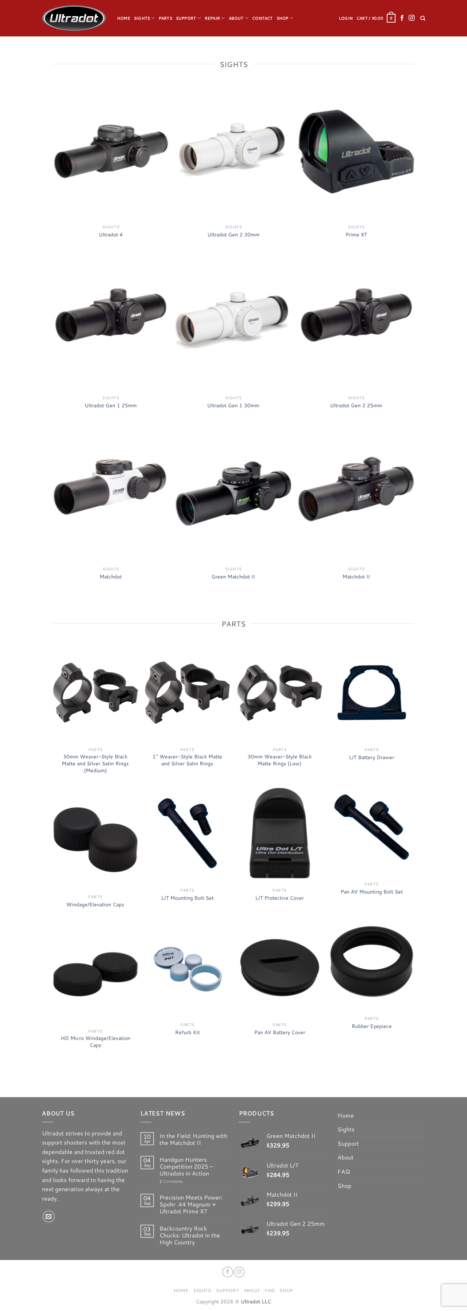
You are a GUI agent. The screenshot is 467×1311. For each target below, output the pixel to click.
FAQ (343, 1171)
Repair (212, 18)
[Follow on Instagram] (411, 18)
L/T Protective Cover (279, 897)
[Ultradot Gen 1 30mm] (233, 322)
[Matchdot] (111, 493)
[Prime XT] (356, 151)
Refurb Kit (187, 1032)
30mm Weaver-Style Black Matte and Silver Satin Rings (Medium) (95, 763)
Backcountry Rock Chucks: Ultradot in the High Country (189, 1235)
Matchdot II (356, 576)
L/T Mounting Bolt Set (187, 897)
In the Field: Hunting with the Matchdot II (193, 1139)
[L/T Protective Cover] (279, 833)
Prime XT (356, 234)
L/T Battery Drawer (371, 757)
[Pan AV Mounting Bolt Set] (371, 827)
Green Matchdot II (233, 576)
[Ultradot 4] (111, 151)
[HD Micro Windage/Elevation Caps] (95, 974)
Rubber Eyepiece (371, 1025)
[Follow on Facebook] (402, 18)
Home (123, 18)
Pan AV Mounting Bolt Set (371, 891)
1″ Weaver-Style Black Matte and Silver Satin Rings (187, 760)
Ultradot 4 (111, 234)
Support (186, 18)
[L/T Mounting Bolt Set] (187, 833)
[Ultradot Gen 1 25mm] (111, 322)
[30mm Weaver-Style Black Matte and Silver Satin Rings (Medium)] (95, 692)
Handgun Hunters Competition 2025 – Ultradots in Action (186, 1166)
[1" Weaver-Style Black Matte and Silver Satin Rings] (187, 692)
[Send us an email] (49, 1216)
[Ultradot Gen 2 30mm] (233, 151)
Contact (262, 18)
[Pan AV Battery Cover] (279, 967)
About (236, 18)
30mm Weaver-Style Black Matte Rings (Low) (279, 760)
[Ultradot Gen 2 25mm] (356, 322)
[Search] (422, 18)
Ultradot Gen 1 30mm (233, 405)
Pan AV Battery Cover (279, 1032)
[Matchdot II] (356, 493)
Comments (171, 1181)
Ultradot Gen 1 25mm (111, 405)
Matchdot (111, 576)
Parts (165, 18)
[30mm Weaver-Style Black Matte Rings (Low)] (279, 692)
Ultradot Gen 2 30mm (233, 234)
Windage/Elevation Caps (95, 904)
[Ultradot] (74, 18)
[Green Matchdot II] (233, 493)
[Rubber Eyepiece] (371, 961)
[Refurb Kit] (187, 967)
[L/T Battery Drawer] (371, 692)
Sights (142, 18)
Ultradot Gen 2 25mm (356, 405)
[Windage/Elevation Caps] (95, 840)
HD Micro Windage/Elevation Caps (95, 1041)
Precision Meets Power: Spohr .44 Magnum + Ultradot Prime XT (191, 1204)
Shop (283, 18)
